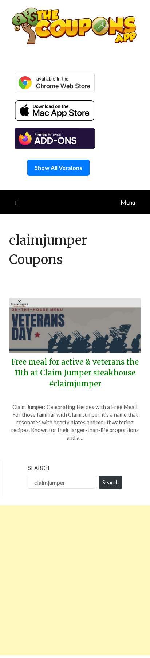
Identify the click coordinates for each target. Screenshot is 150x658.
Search (38, 467)
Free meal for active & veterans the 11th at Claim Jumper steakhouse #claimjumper (75, 372)
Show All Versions (58, 167)
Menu (128, 202)
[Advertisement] (75, 580)
